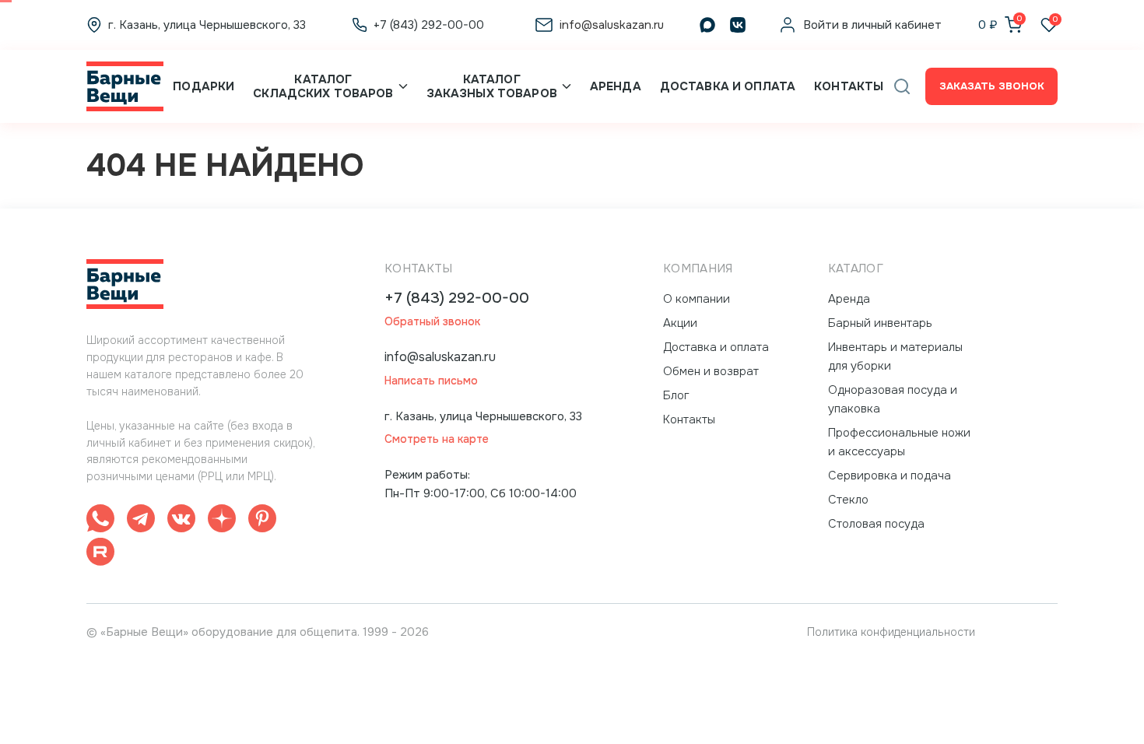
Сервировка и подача (889, 475)
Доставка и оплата (727, 86)
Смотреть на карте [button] (436, 439)
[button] (902, 86)
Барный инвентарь (880, 323)
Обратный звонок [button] (432, 321)
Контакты (848, 86)
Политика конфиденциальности (891, 632)
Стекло (848, 499)
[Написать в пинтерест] (262, 521)
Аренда (615, 86)
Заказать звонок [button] (991, 86)
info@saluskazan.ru (440, 357)
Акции (680, 323)
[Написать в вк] (181, 521)
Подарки (203, 86)
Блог (676, 395)
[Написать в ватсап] (100, 521)
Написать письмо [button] (431, 381)
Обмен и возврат (711, 371)
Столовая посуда (876, 524)
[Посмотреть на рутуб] (100, 554)
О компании (696, 299)
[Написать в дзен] (222, 521)
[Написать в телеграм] (141, 521)
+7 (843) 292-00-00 (456, 298)
